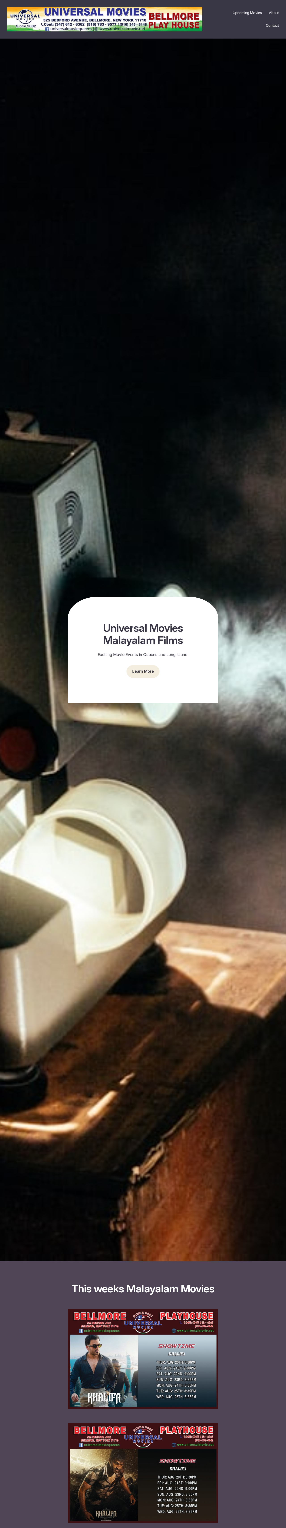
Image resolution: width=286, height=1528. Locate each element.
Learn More (143, 671)
